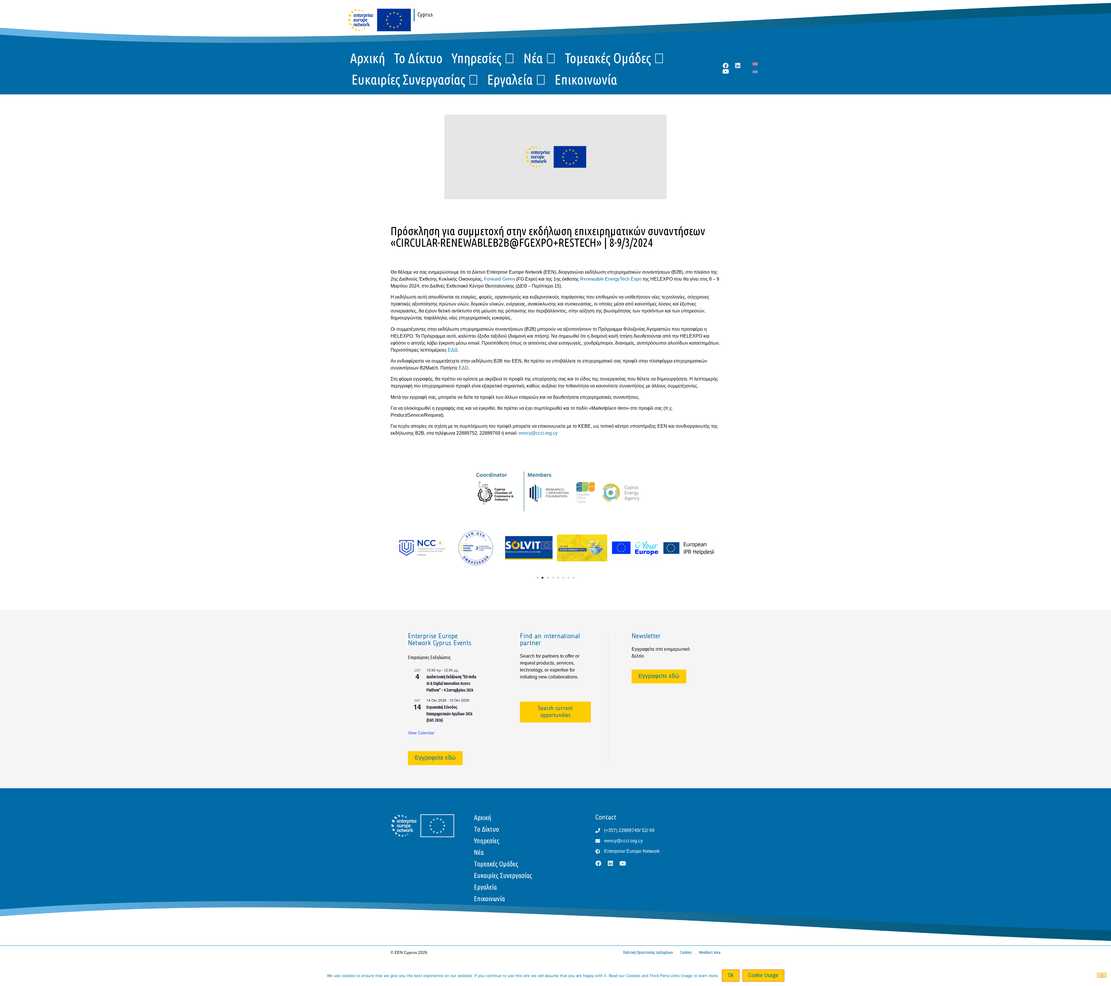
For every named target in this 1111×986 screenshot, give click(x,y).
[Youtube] (726, 71)
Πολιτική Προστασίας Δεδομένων (648, 952)
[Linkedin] (738, 66)
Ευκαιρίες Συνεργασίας (408, 79)
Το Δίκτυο (418, 58)
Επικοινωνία (586, 79)
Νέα (533, 58)
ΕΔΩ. (453, 349)
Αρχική (367, 58)
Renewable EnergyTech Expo (611, 279)
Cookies (686, 952)
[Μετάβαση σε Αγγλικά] (755, 64)
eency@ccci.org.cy (538, 433)
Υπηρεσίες (476, 58)
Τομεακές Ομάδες (608, 58)
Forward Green (500, 279)
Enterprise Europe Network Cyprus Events (439, 640)
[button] (396, 548)
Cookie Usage (763, 975)
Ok (730, 975)
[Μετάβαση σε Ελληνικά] (755, 72)
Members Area (709, 952)
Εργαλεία (510, 79)
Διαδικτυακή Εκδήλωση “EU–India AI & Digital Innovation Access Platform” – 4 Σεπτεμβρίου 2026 (451, 683)
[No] (1102, 975)
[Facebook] (726, 66)
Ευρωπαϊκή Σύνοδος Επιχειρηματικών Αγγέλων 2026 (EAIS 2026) (449, 713)
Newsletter (646, 636)
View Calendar (421, 733)
